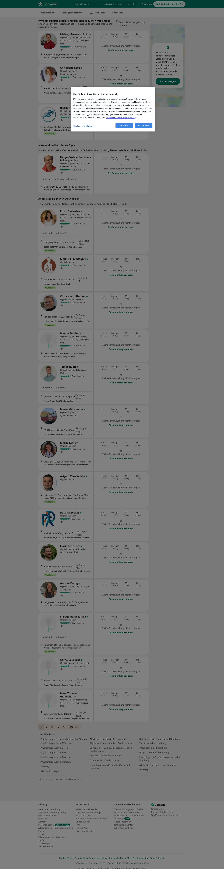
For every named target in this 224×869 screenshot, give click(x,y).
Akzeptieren (143, 125)
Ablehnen (124, 125)
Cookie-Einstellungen (83, 126)
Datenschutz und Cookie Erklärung (121, 117)
